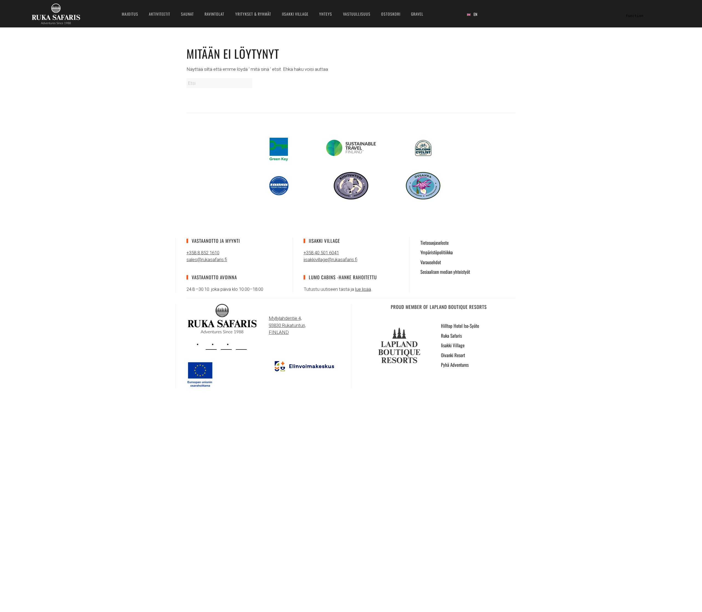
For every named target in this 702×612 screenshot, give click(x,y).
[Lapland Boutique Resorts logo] (399, 345)
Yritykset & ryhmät (253, 14)
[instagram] (211, 344)
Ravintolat (214, 14)
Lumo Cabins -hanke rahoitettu (343, 277)
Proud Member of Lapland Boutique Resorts (439, 306)
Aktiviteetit (159, 14)
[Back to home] (56, 13)
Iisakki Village (295, 14)
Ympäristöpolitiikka (436, 252)
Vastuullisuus (356, 14)
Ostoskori (390, 14)
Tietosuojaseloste (434, 242)
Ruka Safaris (451, 335)
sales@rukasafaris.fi (206, 259)
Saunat (187, 14)
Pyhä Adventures (455, 364)
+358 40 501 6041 (321, 252)
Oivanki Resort (453, 355)
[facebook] (226, 344)
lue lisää (363, 289)
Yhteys (325, 14)
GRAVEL (417, 14)
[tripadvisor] (241, 344)
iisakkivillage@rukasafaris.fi (330, 259)
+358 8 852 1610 (202, 252)
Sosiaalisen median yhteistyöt (445, 271)
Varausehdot (430, 262)
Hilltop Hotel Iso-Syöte (460, 325)
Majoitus (130, 14)
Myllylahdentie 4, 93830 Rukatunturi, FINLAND (287, 325)
